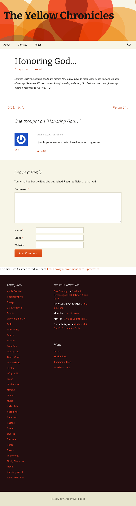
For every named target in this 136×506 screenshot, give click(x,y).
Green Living (13, 362)
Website (19, 245)
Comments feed (62, 361)
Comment (22, 189)
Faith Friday (13, 329)
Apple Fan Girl (14, 291)
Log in (57, 351)
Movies (11, 395)
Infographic (13, 373)
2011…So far (15, 107)
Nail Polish (12, 406)
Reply (43, 150)
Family (10, 335)
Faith (39, 69)
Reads (38, 44)
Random (11, 439)
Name (19, 230)
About (7, 44)
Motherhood (13, 384)
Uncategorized (15, 472)
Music (10, 400)
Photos (11, 422)
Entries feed (60, 356)
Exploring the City (16, 318)
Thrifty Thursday (15, 461)
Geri (17, 149)
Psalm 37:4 (122, 107)
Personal (11, 417)
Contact (22, 44)
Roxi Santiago (61, 291)
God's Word (13, 357)
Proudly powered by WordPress (68, 498)
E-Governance (14, 307)
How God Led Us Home (75, 318)
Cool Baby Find (15, 296)
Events (10, 313)
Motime (11, 389)
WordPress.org (62, 367)
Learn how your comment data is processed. (73, 269)
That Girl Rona (72, 313)
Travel (10, 466)
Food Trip (12, 346)
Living (10, 378)
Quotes (11, 433)
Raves (10, 450)
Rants (10, 444)
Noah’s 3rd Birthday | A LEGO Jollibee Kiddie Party (71, 295)
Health (10, 368)
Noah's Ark (12, 411)
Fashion (11, 340)
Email (19, 237)
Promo (10, 428)
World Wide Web (15, 477)
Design (10, 302)
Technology (13, 455)
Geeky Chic (13, 351)
